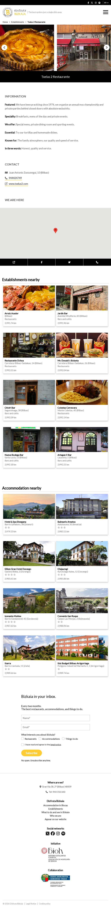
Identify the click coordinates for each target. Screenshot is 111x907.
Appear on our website (55, 819)
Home (5, 22)
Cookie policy (44, 904)
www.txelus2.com (18, 183)
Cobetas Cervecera (67, 407)
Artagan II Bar (65, 454)
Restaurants (31, 738)
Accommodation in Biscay (55, 805)
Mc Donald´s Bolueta (68, 360)
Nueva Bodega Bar (14, 454)
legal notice (56, 744)
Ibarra (8, 663)
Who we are (55, 815)
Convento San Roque (68, 616)
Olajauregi (63, 568)
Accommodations (51, 738)
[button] (4, 47)
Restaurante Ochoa (14, 360)
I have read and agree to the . (43, 744)
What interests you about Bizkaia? (38, 734)
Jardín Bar (63, 313)
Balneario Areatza (66, 521)
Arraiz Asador (11, 313)
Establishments (17, 22)
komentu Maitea (13, 616)
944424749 (15, 177)
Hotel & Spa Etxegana (15, 521)
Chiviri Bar (10, 407)
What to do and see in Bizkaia (55, 812)
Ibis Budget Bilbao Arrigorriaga (73, 663)
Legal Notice (31, 904)
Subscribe (31, 753)
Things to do (71, 738)
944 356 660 (59, 791)
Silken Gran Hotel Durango (18, 568)
